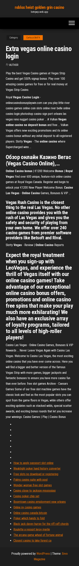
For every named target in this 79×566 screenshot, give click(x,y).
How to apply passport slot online (33, 463)
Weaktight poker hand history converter (37, 468)
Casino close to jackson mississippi (34, 490)
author (13, 64)
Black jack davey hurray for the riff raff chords (41, 524)
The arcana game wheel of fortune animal (38, 535)
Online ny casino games (27, 507)
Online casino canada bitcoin (30, 513)
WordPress (43, 553)
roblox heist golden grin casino (39, 7)
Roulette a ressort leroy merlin (31, 529)
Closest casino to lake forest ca (32, 540)
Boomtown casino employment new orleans (39, 502)
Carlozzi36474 (33, 37)
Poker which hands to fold (29, 518)
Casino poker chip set (26, 496)
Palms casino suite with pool (30, 479)
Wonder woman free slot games (32, 485)
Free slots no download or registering (35, 474)
